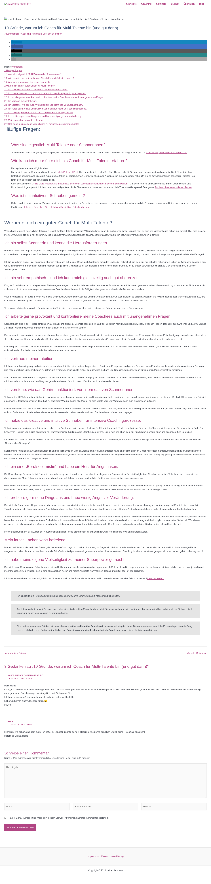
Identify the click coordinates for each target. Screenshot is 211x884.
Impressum (93, 856)
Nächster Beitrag (196, 653)
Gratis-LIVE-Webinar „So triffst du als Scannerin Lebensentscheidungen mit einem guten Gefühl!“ (80, 183)
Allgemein (37, 33)
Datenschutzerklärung (112, 856)
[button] (16, 42)
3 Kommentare (11, 33)
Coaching (26, 33)
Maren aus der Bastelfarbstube (25, 675)
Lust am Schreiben (52, 33)
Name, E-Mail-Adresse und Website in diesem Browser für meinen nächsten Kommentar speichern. (58, 817)
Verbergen (17, 66)
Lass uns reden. (155, 578)
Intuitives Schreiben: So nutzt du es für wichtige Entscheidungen (56, 207)
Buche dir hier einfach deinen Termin (173, 187)
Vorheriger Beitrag (15, 653)
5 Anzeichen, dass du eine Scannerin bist (166, 152)
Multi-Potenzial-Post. (68, 172)
